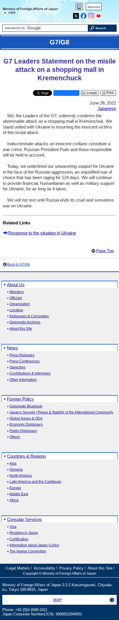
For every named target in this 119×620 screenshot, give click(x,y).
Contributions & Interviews (30, 373)
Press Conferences (25, 361)
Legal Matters (18, 568)
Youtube (99, 14)
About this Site (21, 329)
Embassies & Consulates (29, 316)
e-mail (92, 93)
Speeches (17, 367)
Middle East (19, 494)
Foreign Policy (20, 398)
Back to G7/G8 (18, 264)
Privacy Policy (71, 568)
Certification (19, 539)
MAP (57, 599)
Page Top (105, 251)
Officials (16, 298)
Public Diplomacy (23, 431)
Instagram (91, 14)
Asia (13, 464)
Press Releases (22, 355)
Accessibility (44, 568)
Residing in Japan (24, 533)
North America (21, 476)
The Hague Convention (28, 551)
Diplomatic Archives (25, 322)
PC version (79, 7)
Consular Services (24, 519)
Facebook (84, 14)
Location (16, 310)
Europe (15, 488)
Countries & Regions (26, 456)
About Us (16, 284)
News (12, 347)
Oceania (16, 470)
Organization (20, 304)
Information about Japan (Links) (34, 545)
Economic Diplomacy (26, 425)
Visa (13, 527)
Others (15, 437)
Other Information (23, 380)
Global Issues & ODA (26, 418)
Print (110, 93)
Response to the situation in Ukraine (42, 232)
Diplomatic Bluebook (26, 406)
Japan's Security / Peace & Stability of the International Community (61, 412)
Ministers (17, 292)
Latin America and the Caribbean (35, 482)
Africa (14, 500)
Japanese (94, 6)
